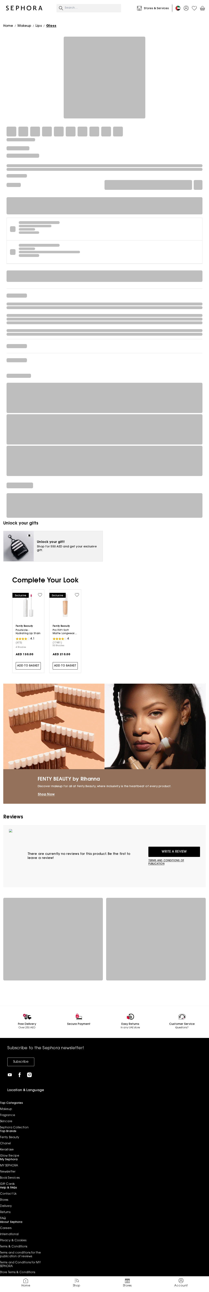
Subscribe (21, 1062)
